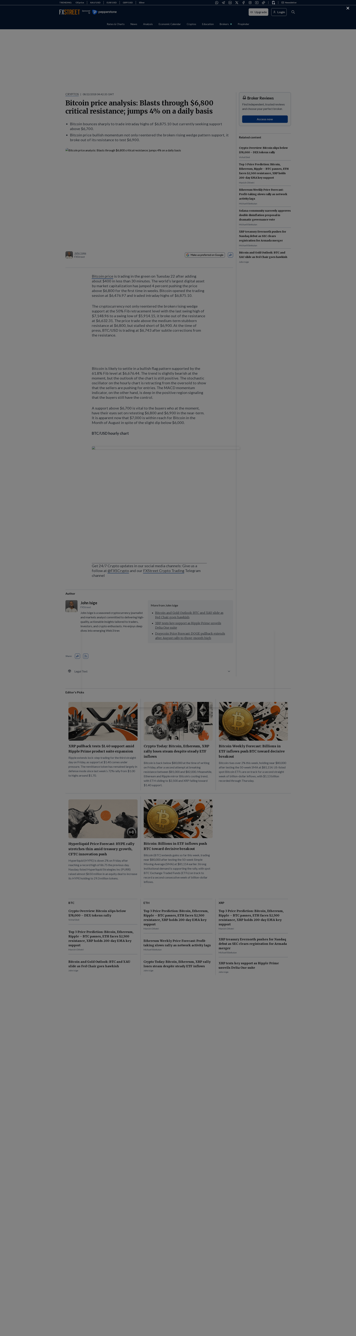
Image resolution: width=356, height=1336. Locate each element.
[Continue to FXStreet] (348, 8)
